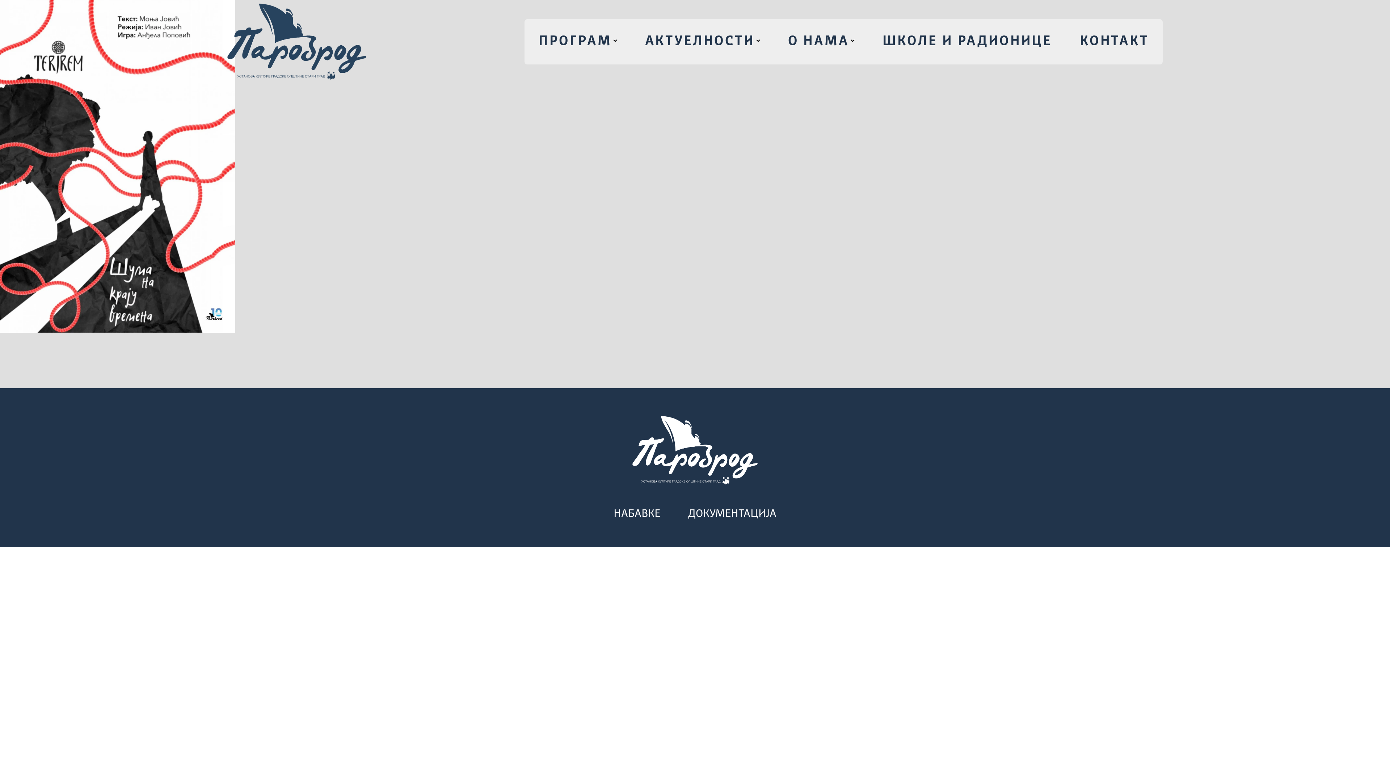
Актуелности (700, 42)
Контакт (1114, 42)
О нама (818, 42)
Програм (575, 42)
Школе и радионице (967, 42)
